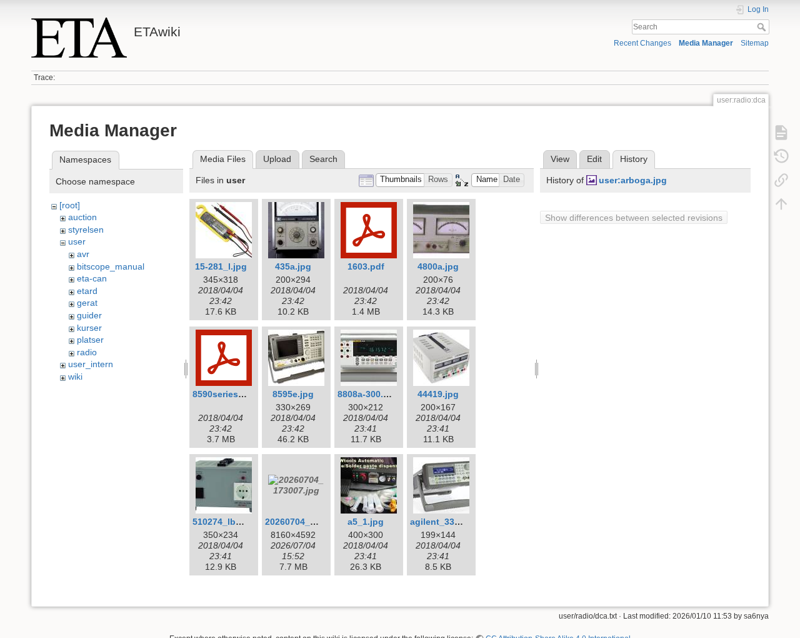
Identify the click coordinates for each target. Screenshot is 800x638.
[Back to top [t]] (781, 204)
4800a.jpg (438, 266)
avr (83, 254)
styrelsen (86, 230)
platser (90, 340)
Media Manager (706, 43)
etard (87, 291)
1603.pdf (366, 266)
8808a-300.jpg (367, 394)
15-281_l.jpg (221, 266)
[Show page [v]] (781, 132)
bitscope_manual (110, 266)
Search (763, 27)
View (560, 159)
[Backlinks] (781, 180)
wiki (75, 377)
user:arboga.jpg (633, 180)
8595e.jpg (293, 394)
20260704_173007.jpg (310, 522)
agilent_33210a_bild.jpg (461, 522)
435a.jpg (293, 266)
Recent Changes (642, 43)
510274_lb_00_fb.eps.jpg (245, 522)
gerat (87, 303)
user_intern (90, 364)
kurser (89, 328)
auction (82, 217)
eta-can (92, 278)
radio (87, 352)
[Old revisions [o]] (781, 156)
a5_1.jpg (366, 522)
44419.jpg (438, 394)
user (77, 241)
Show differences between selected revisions (633, 218)
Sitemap (755, 43)
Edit (594, 159)
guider (89, 315)
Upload (277, 159)
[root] (69, 205)
